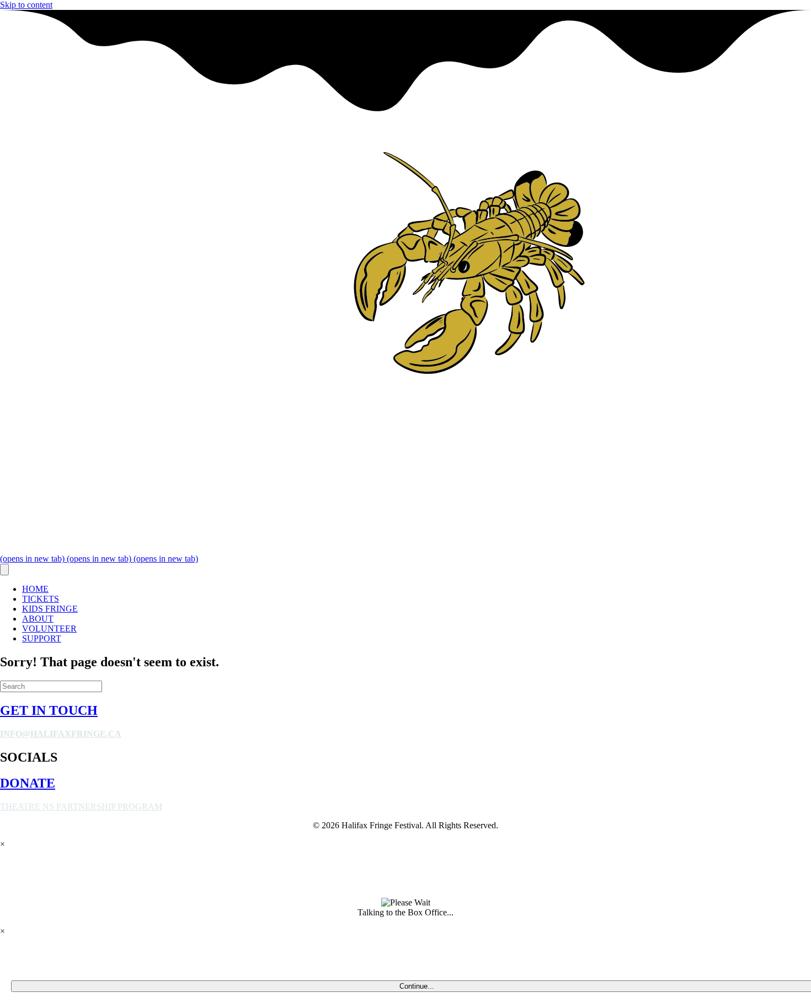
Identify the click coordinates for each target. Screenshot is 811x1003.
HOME (35, 589)
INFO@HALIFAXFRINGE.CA (60, 733)
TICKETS (40, 598)
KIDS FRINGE (50, 608)
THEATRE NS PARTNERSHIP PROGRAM (81, 806)
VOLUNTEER (49, 628)
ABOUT (38, 618)
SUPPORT (41, 638)
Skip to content (26, 4)
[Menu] (4, 569)
